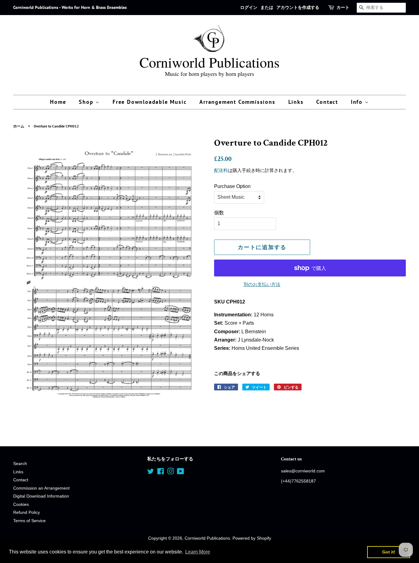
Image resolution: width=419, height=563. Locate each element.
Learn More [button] (197, 551)
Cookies (21, 504)
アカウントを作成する (297, 7)
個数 (219, 212)
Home (58, 101)
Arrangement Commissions (237, 101)
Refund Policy (26, 512)
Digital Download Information (41, 496)
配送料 (221, 170)
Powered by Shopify (252, 538)
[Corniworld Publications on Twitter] (150, 472)
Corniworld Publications (207, 538)
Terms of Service (29, 520)
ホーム (18, 126)
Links (296, 101)
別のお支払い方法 (262, 284)
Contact (327, 101)
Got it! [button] (388, 551)
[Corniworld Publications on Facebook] (160, 472)
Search (20, 463)
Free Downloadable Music (149, 101)
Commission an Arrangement (41, 488)
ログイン (248, 7)
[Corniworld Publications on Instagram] (170, 472)
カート (342, 7)
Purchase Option (232, 186)
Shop (87, 101)
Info (358, 101)
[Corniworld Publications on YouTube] (180, 472)
